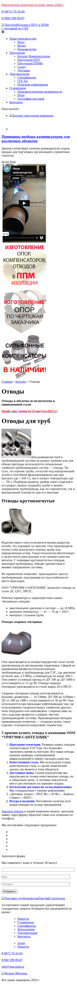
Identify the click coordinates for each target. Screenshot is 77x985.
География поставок (30, 98)
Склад (21, 67)
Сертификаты (26, 77)
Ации (21, 943)
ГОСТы (22, 81)
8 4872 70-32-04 (12, 953)
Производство (27, 49)
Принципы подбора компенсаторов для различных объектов (36, 139)
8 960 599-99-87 (12, 960)
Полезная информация (32, 84)
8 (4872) (13, 11)
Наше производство (22, 38)
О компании (17, 88)
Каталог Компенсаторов (33, 56)
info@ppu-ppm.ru (13, 966)
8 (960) (13, 18)
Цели (20, 95)
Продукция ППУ (28, 59)
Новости (23, 918)
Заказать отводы (12, 811)
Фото (20, 42)
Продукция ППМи (30, 63)
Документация (19, 74)
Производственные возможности (39, 91)
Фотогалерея (26, 929)
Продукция (17, 52)
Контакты (16, 102)
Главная (7, 381)
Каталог (20, 381)
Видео (21, 45)
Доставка (23, 70)
